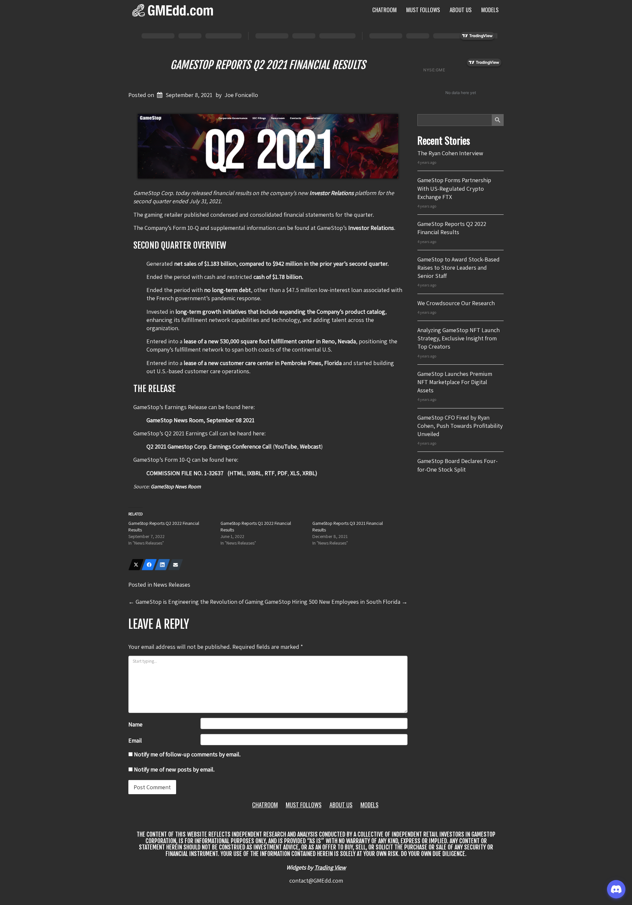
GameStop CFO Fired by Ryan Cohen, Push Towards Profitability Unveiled (460, 426)
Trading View (330, 867)
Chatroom (384, 10)
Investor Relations (371, 228)
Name (135, 724)
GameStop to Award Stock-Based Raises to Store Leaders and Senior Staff (458, 268)
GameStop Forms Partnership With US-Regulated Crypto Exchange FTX (454, 188)
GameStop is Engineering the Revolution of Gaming (196, 601)
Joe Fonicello (241, 95)
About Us (461, 10)
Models (490, 10)
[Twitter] (136, 564)
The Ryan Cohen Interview (450, 153)
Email (135, 740)
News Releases (171, 584)
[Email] (175, 564)
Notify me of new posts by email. (174, 769)
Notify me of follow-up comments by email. (187, 754)
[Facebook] (149, 564)
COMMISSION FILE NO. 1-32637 (185, 473)
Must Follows (423, 10)
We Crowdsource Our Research (456, 303)
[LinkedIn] (162, 564)
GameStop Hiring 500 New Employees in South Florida (336, 601)
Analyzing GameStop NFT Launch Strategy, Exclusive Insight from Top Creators (458, 338)
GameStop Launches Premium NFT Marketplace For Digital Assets (454, 382)
